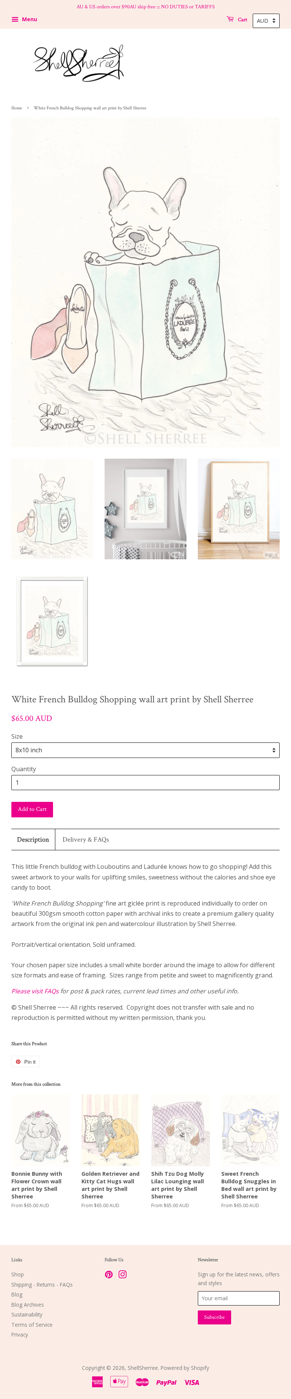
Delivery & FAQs (86, 839)
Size (17, 736)
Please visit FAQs (35, 991)
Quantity (23, 769)
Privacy (19, 1334)
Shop (17, 1274)
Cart (242, 19)
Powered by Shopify (185, 1367)
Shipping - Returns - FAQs (42, 1284)
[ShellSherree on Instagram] (122, 1275)
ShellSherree (143, 1367)
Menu (28, 19)
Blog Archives (27, 1304)
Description (33, 839)
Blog (16, 1294)
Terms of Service (32, 1324)
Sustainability (26, 1314)
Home (16, 108)
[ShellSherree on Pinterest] (109, 1275)
